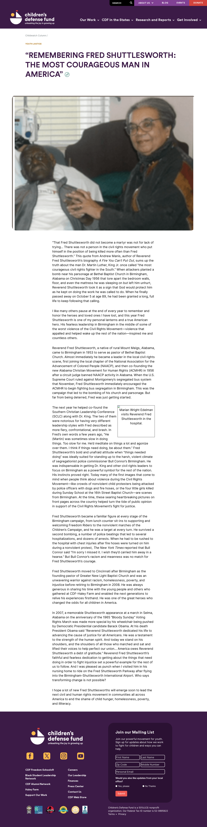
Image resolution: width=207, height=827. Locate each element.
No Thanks (150, 786)
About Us (144, 3)
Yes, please (123, 786)
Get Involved (188, 20)
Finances (73, 781)
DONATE (198, 3)
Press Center (76, 786)
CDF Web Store (77, 797)
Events (181, 3)
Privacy (122, 814)
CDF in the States (116, 20)
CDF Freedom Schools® (39, 770)
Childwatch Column (35, 35)
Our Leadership (77, 775)
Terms (111, 814)
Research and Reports (154, 20)
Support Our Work (36, 795)
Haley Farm (32, 789)
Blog (165, 3)
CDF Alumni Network (37, 784)
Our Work (88, 20)
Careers (73, 770)
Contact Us (74, 792)
